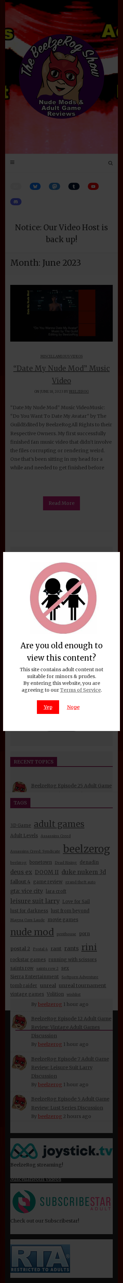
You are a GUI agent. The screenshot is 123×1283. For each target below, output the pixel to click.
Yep (48, 707)
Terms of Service (80, 690)
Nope (73, 707)
